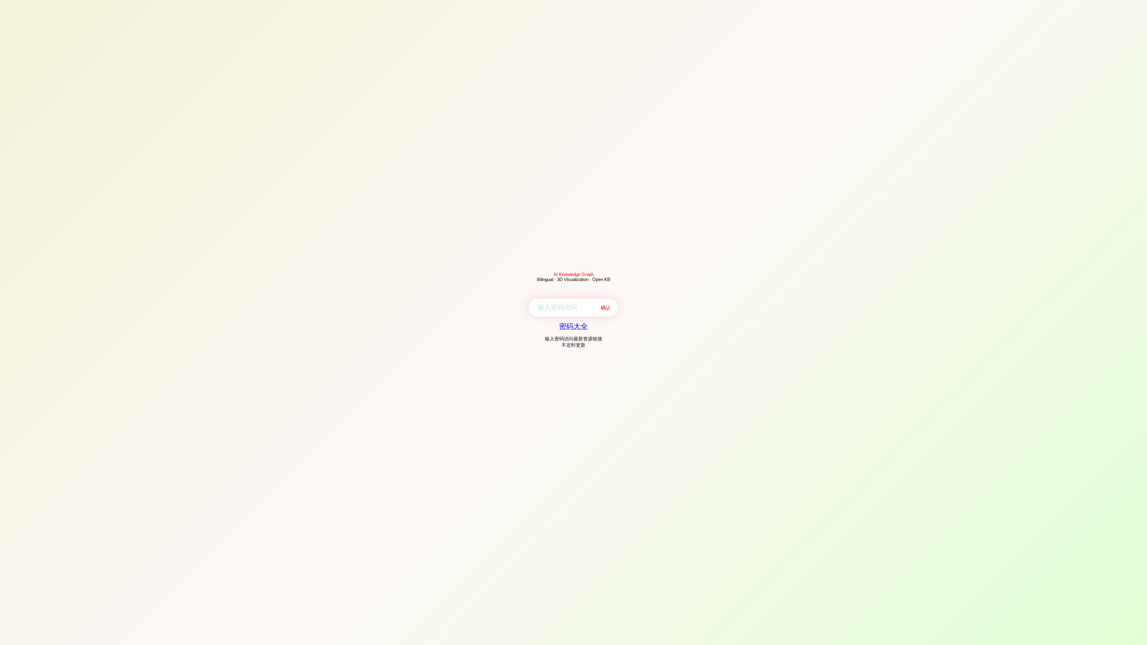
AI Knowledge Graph (573, 274)
